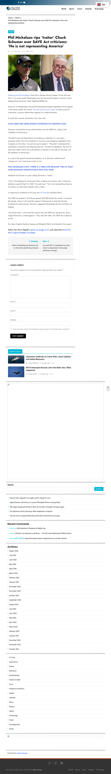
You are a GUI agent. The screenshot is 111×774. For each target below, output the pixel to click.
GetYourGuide (22, 753)
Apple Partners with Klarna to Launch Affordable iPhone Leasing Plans (35, 502)
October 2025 (14, 596)
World (63, 9)
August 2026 (13, 551)
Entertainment (14, 675)
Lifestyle (88, 9)
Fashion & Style (14, 680)
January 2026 (14, 582)
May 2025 (12, 618)
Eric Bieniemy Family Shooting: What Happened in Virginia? (31, 511)
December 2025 (14, 587)
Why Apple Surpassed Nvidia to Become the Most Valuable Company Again (37, 507)
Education (12, 671)
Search (10, 485)
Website (13, 320)
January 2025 (14, 636)
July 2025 (12, 609)
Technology (99, 9)
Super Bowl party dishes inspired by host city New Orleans (46, 538)
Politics (12, 707)
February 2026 (14, 578)
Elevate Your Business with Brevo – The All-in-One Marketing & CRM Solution (43, 533)
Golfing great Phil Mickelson (19, 95)
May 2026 (12, 564)
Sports (71, 9)
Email (13, 311)
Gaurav (12, 528)
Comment (14, 275)
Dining (11, 666)
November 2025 (15, 591)
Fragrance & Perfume (16, 689)
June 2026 (13, 560)
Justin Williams (33, 363)
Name (13, 302)
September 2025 (15, 600)
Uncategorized (14, 724)
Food (11, 684)
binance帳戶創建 (15, 538)
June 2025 (13, 613)
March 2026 (13, 573)
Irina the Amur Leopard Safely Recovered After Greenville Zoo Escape (35, 516)
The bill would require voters (44, 109)
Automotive (13, 662)
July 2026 (12, 555)
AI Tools (12, 657)
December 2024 (14, 640)
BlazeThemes (37, 770)
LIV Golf (43, 192)
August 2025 (13, 604)
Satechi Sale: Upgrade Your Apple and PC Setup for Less (30, 498)
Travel (79, 9)
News (11, 702)
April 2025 (12, 622)
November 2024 (15, 645)
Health (11, 693)
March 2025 (13, 627)
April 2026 (12, 569)
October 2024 (14, 649)
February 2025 (14, 631)
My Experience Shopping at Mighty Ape (31, 528)
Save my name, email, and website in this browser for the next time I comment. (41, 329)
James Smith (32, 374)
